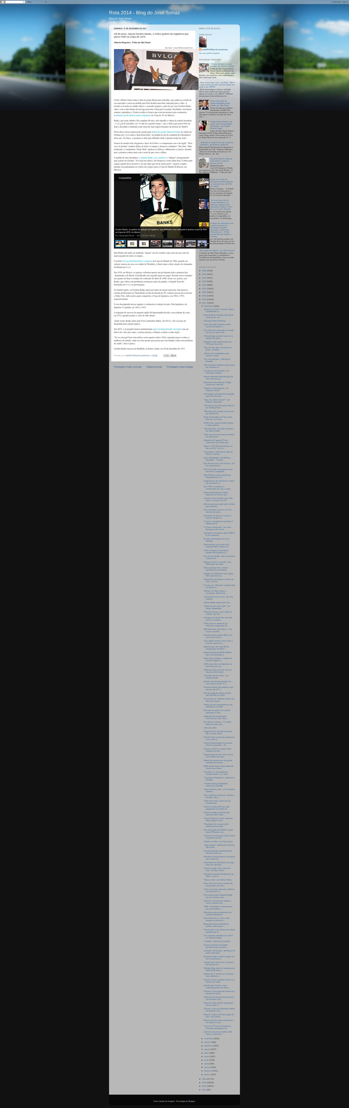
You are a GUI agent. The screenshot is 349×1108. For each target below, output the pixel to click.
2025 (204, 274)
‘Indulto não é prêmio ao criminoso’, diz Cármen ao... (219, 963)
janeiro (207, 1075)
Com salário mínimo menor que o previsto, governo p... (218, 642)
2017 (204, 303)
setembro (208, 1046)
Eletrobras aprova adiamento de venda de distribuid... (217, 913)
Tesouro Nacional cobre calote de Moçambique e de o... (218, 819)
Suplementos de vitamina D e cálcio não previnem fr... (219, 482)
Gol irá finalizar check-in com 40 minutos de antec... (217, 511)
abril (206, 1064)
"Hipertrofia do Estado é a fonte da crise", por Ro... (219, 580)
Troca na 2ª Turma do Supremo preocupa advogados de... (217, 1027)
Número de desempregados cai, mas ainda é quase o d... (217, 682)
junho (207, 1057)
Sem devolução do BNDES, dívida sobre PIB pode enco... (218, 831)
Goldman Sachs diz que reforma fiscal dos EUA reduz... (218, 671)
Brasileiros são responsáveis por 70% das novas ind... (218, 343)
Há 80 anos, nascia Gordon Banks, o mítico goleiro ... (219, 424)
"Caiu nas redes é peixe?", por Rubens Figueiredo (217, 401)
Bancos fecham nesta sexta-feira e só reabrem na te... (219, 1021)
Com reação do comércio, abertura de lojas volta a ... (219, 796)
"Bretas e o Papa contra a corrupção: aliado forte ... (215, 592)
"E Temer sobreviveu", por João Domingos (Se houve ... (217, 528)
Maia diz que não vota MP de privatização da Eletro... (216, 648)
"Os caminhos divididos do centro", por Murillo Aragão (219, 937)
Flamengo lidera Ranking (214, 321)
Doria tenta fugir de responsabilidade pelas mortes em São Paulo (220, 103)
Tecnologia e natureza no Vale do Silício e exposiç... (218, 453)
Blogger (192, 1101)
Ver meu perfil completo (209, 53)
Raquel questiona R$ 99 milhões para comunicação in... (218, 653)
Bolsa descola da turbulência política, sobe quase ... (216, 925)
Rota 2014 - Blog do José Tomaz (144, 12)
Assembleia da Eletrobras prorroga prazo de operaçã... (219, 864)
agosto (207, 1049)
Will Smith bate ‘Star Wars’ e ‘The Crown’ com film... (218, 630)
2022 (204, 285)
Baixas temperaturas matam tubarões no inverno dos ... (216, 493)
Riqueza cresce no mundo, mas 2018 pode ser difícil (217, 563)
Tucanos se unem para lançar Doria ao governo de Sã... (219, 837)
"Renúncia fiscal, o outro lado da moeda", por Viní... (218, 613)
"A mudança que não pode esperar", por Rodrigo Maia (219, 407)
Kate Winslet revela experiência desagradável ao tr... (217, 476)
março (207, 1067)
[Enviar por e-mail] (164, 355)
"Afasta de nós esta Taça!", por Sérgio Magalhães (217, 607)
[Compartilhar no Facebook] (172, 355)
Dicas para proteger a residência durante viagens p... (218, 659)
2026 (204, 271)
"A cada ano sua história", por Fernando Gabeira (216, 372)
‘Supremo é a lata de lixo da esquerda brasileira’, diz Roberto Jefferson (216, 144)
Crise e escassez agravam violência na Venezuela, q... (219, 890)
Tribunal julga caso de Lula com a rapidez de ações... (218, 337)
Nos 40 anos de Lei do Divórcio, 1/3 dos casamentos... (219, 464)
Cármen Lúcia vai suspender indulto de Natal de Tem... (219, 1010)
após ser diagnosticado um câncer (167, 328)
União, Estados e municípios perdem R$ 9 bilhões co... (216, 551)
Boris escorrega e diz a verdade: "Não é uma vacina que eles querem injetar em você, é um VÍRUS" (217, 85)
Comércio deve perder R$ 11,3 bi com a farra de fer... (218, 636)
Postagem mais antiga (180, 366)
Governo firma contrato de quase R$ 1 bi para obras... (218, 732)
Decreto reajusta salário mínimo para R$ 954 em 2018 (217, 694)
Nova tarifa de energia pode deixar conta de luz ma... (219, 316)
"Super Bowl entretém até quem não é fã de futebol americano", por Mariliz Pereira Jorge (221, 125)
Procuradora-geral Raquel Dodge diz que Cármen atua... (218, 896)
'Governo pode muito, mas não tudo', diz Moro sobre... (217, 869)
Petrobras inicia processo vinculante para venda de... (219, 858)
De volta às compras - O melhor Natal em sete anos (217, 723)
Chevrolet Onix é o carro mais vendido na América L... (216, 919)
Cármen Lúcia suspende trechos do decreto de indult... (219, 992)
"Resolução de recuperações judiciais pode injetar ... (216, 825)
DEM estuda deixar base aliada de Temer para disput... (218, 767)
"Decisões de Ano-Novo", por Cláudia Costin (216, 677)
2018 (204, 299)
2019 (204, 296)
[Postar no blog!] (167, 355)
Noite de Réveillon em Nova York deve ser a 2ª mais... (218, 418)
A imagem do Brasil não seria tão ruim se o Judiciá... (218, 619)
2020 (204, 292)
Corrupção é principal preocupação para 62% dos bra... (219, 395)
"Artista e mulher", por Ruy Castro (218, 842)
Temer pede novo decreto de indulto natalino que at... (219, 931)
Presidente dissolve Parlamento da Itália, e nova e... (219, 875)
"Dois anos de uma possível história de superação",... (219, 436)
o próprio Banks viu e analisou (152, 157)
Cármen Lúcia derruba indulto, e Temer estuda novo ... (218, 902)
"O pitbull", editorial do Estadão (217, 941)
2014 (204, 1086)
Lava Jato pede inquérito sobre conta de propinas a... (217, 325)
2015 (204, 1083)
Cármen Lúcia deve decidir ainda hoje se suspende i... (218, 1033)
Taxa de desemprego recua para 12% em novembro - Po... (218, 744)
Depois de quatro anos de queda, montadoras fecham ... (218, 761)
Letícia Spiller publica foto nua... (217, 603)
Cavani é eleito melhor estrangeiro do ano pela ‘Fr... (218, 1004)
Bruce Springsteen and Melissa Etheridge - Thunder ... (217, 459)
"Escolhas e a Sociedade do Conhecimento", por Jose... (216, 773)
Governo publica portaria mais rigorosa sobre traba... (217, 813)
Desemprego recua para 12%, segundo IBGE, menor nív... (217, 546)
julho (206, 1053)
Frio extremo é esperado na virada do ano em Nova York (219, 331)
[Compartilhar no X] (170, 355)
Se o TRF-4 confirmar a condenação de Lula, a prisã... (218, 488)
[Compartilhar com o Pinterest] (175, 355)
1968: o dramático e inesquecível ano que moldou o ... (218, 908)
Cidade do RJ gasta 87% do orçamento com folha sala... (217, 441)
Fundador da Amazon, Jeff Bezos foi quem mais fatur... (219, 952)
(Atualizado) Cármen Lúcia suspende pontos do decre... (217, 986)
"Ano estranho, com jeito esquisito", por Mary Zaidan (219, 430)
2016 (204, 1079)
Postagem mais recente (128, 366)
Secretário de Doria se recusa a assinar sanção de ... (217, 517)
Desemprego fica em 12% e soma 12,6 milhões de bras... (218, 756)
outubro (207, 1042)
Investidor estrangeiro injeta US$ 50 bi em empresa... (219, 534)
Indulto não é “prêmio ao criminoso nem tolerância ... (219, 975)
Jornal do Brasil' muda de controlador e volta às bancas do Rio (221, 161)
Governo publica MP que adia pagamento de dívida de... (216, 808)
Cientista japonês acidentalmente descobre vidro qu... (218, 852)
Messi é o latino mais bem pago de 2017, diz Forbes (219, 1016)
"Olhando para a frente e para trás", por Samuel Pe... (219, 412)
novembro (208, 1039)
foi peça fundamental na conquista (137, 260)
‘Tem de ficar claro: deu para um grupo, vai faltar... (218, 349)
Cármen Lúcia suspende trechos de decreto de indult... (219, 981)
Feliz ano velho (210, 728)
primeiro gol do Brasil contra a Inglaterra (133, 115)
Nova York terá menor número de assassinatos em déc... (218, 884)
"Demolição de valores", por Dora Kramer (217, 250)
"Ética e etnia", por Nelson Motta (218, 880)
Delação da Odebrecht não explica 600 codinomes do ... (219, 575)
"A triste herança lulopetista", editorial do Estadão (216, 785)
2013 (204, 1090)
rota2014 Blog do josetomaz (215, 50)
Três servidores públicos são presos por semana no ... (219, 366)
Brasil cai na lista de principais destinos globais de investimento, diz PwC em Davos (221, 182)
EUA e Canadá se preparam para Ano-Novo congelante (218, 470)
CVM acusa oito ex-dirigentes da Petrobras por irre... (218, 665)
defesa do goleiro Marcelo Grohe (166, 131)
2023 (204, 281)
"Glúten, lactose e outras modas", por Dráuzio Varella (222, 65)
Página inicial (154, 366)
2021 (204, 289)
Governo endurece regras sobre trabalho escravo (217, 750)
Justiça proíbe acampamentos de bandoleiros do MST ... (218, 706)
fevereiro (208, 1071)
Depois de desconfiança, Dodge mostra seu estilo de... (217, 383)
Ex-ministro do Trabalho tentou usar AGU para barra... (219, 700)
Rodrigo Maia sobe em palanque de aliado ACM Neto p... (219, 969)
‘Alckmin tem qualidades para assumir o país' (216, 354)
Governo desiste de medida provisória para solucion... (216, 946)
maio (206, 1060)
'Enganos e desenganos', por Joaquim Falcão (216, 389)
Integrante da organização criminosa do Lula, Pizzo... (216, 717)
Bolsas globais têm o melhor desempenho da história (216, 569)
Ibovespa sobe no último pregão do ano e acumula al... (219, 958)
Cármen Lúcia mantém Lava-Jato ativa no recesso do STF (218, 499)
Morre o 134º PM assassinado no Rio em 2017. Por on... (218, 447)
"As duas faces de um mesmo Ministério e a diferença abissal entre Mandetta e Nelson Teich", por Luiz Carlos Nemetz (221, 204)
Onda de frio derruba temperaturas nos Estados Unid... (219, 998)
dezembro (208, 306)
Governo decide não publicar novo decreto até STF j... (218, 688)
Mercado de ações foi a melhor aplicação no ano (217, 711)
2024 (204, 278)
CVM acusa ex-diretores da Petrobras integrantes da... (216, 625)
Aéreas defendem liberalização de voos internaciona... (218, 378)
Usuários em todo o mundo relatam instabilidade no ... (219, 310)
